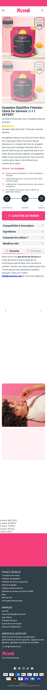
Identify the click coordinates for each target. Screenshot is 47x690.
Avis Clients (7, 617)
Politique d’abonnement (12, 588)
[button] (8, 126)
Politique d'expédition (11, 578)
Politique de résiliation (32, 685)
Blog (4, 594)
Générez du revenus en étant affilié (17, 591)
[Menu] (3, 10)
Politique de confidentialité (16, 685)
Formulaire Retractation (12, 601)
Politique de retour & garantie (15, 582)
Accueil (5, 611)
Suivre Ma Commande (12, 623)
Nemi (25, 684)
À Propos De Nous (9, 620)
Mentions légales (9, 585)
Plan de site (7, 597)
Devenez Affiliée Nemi (11, 627)
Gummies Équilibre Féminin (14, 614)
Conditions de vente (11, 575)
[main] (23, 273)
